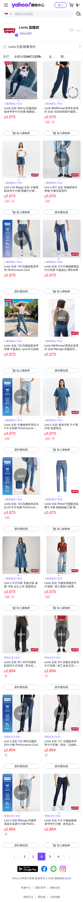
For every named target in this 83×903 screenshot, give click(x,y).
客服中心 (26, 887)
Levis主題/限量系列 (22, 46)
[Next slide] (37, 80)
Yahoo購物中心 (28, 5)
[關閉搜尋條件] (11, 13)
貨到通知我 (61, 212)
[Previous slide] (5, 80)
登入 (61, 5)
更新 (67, 878)
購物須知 (55, 887)
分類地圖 (55, 897)
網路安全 (28, 897)
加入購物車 (23, 133)
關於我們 (41, 887)
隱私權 (41, 897)
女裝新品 (53, 56)
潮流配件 (65, 56)
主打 (6, 56)
